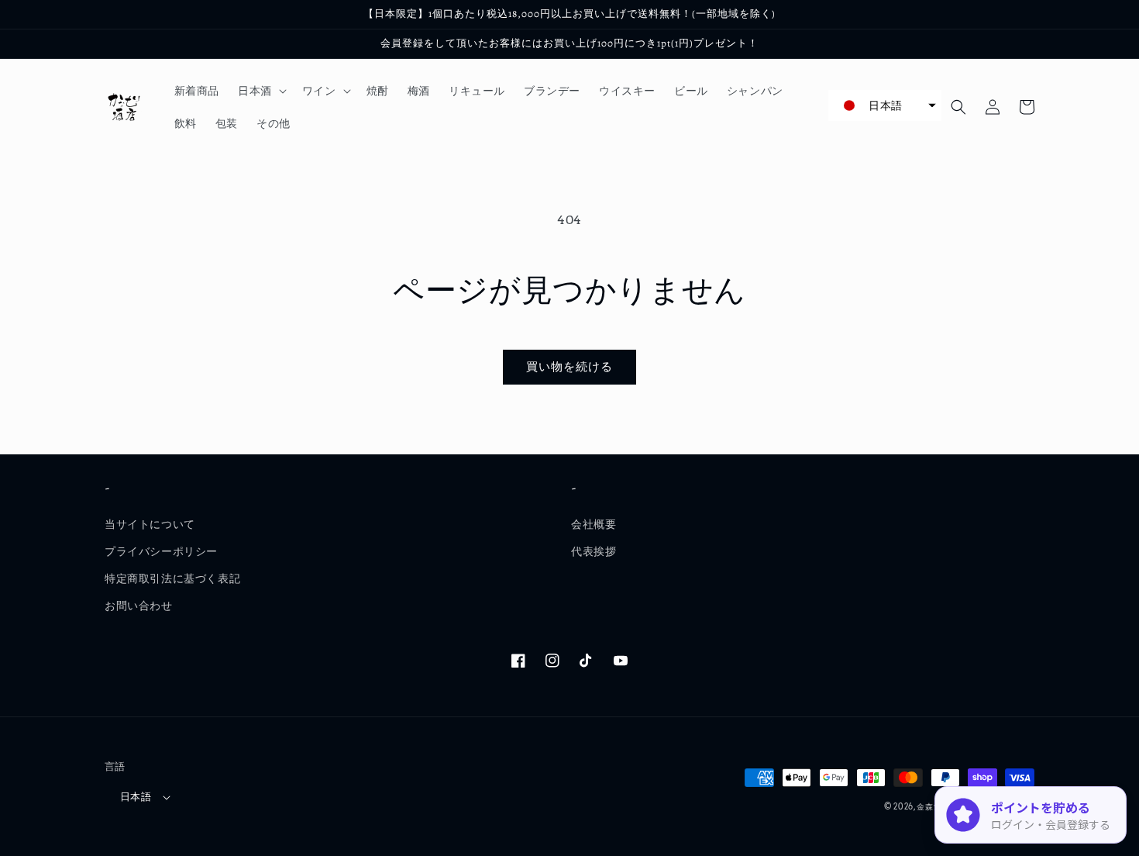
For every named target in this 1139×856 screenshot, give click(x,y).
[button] (261, 90)
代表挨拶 (593, 551)
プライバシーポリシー (161, 551)
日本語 (135, 796)
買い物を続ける (569, 367)
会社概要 (593, 524)
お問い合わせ (139, 605)
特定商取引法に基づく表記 (172, 578)
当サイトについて (150, 524)
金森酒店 (933, 806)
